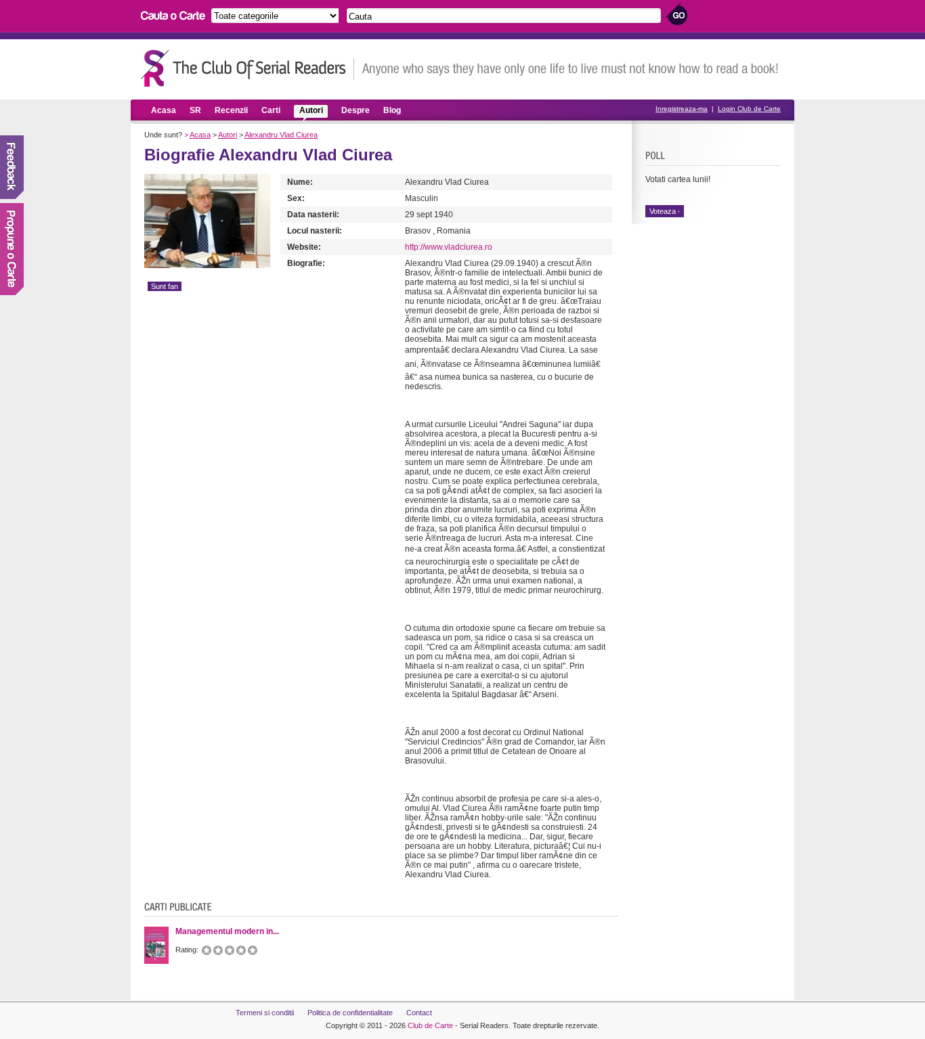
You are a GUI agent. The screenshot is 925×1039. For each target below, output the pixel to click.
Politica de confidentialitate (350, 1013)
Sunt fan (164, 286)
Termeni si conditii (265, 1013)
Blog (392, 110)
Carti (270, 110)
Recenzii (231, 110)
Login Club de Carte (749, 108)
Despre (355, 110)
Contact (419, 1013)
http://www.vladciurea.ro (448, 247)
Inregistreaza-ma (681, 108)
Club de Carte (430, 1025)
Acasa (163, 110)
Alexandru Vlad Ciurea (281, 135)
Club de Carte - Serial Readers (247, 68)
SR (195, 110)
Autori (311, 110)
